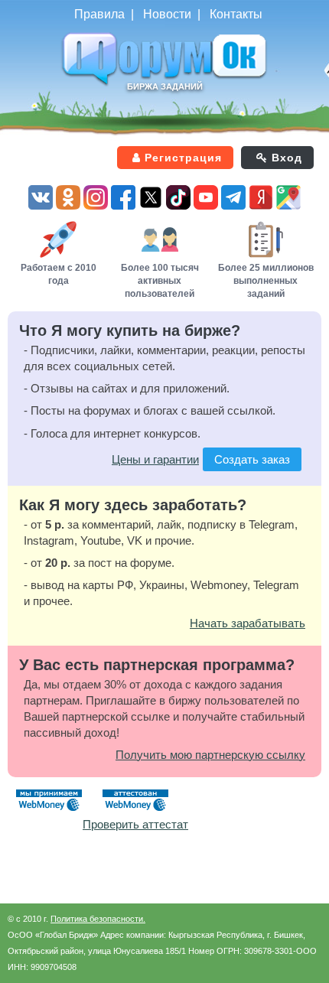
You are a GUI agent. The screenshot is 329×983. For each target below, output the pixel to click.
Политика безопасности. (97, 918)
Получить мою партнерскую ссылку (210, 754)
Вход (287, 157)
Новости (167, 14)
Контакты (236, 14)
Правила (99, 14)
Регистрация (183, 157)
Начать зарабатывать (247, 623)
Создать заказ (252, 459)
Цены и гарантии (155, 459)
